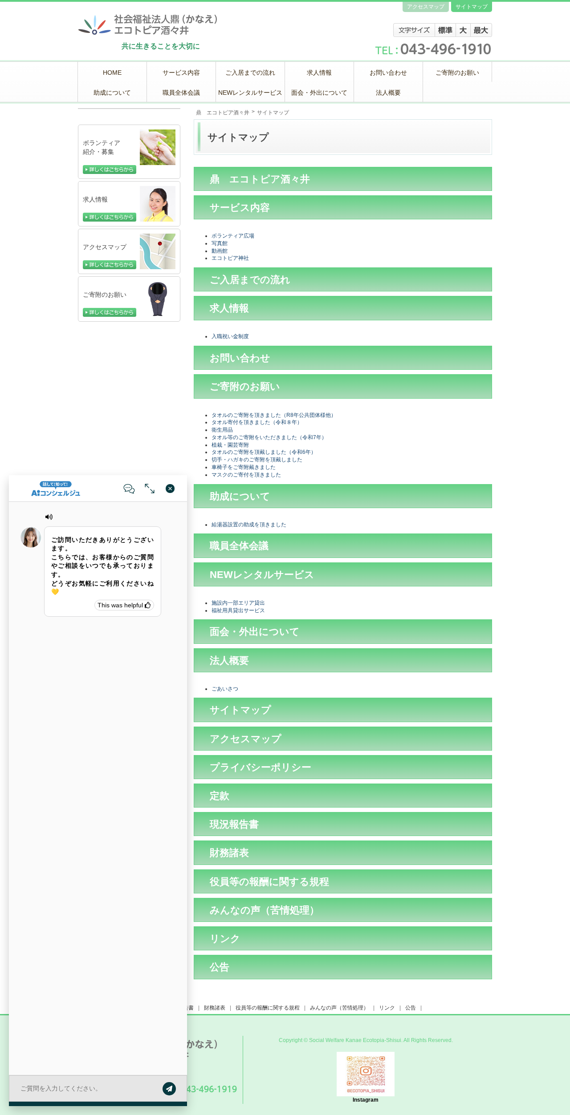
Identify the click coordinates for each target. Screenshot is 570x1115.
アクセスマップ (245, 738)
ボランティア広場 (233, 236)
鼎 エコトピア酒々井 (222, 112)
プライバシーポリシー (260, 767)
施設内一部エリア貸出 (238, 603)
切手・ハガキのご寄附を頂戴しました (257, 460)
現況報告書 (234, 824)
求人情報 (229, 308)
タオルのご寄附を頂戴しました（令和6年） (264, 452)
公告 (219, 967)
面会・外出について (255, 631)
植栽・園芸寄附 (230, 445)
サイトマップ (240, 709)
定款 (219, 795)
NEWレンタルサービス (262, 574)
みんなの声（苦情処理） (264, 910)
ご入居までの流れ (250, 279)
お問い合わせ (240, 358)
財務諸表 (229, 852)
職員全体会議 (239, 545)
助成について (240, 496)
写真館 (220, 243)
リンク (225, 938)
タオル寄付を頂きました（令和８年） (257, 422)
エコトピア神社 (230, 258)
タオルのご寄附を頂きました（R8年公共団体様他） (274, 415)
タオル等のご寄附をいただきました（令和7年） (269, 437)
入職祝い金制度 (230, 336)
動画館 (220, 251)
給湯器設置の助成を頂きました (249, 524)
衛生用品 (222, 430)
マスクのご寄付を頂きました (246, 475)
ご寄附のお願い (245, 386)
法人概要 (229, 660)
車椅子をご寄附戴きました (244, 467)
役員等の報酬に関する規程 (269, 881)
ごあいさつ (225, 689)
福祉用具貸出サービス (238, 610)
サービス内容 (240, 207)
